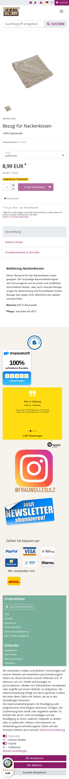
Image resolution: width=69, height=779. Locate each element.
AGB (6, 614)
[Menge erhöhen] (13, 185)
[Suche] (55, 23)
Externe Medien (17, 739)
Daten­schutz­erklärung (16, 631)
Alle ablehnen (34, 765)
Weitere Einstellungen (15, 751)
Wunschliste (12, 198)
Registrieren (11, 650)
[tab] (34, 232)
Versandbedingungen (18, 216)
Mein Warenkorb (13, 658)
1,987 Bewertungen (32, 435)
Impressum (10, 622)
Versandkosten (31, 207)
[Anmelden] (35, 2)
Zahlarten (9, 663)
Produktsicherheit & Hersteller (22, 252)
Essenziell (13, 736)
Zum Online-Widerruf (20, 606)
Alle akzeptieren (34, 758)
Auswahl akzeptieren (34, 772)
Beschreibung (13, 231)
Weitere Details (14, 242)
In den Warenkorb (34, 187)
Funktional (14, 747)
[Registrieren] (42, 2)
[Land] (47, 2)
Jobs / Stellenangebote (16, 635)
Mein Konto (10, 654)
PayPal (12, 743)
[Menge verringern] (13, 189)
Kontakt (8, 618)
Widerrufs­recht (12, 627)
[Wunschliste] (52, 2)
